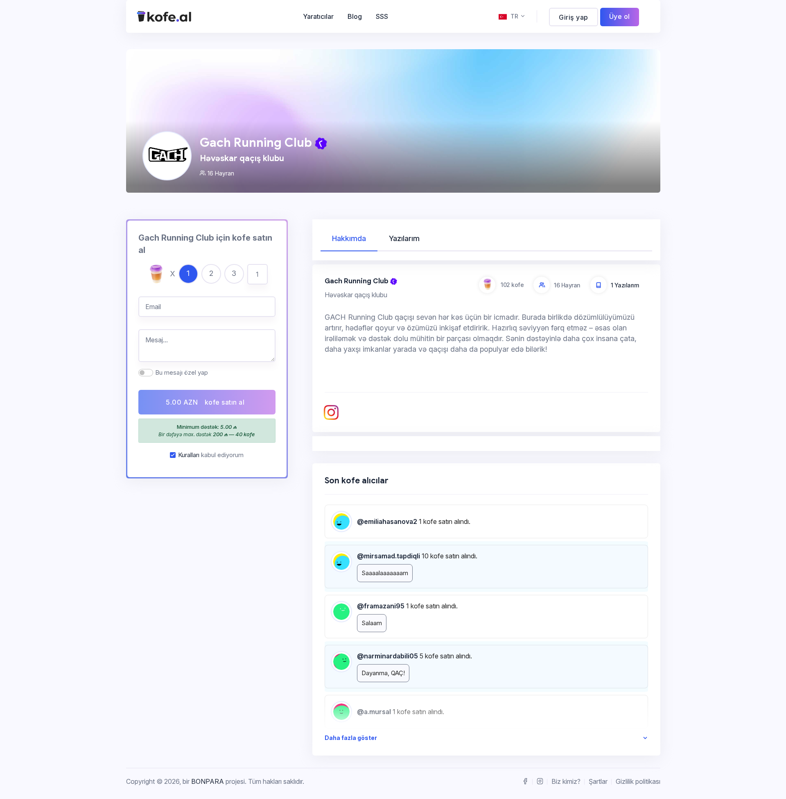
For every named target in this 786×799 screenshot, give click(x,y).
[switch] (145, 372)
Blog (355, 16)
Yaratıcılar (318, 16)
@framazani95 (380, 606)
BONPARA (207, 781)
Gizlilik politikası (638, 781)
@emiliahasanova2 (387, 521)
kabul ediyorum (211, 455)
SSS (382, 16)
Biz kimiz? (565, 781)
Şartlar (598, 781)
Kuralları (188, 455)
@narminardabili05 (387, 656)
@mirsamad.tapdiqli (388, 556)
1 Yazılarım (625, 285)
